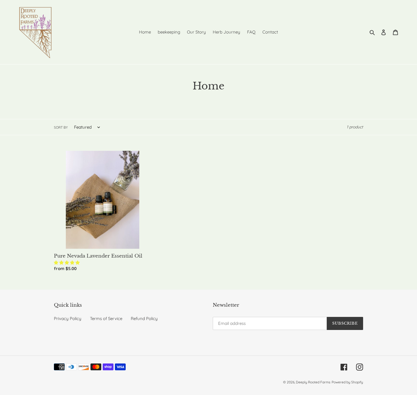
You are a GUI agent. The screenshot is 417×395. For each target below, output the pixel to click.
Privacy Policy (67, 318)
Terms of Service (106, 318)
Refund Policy (144, 318)
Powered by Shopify (347, 382)
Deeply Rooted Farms (313, 382)
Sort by (61, 127)
